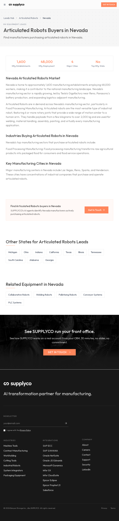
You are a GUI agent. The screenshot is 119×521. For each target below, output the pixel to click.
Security (86, 464)
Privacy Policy (25, 430)
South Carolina (15, 260)
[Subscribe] (65, 423)
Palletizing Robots (68, 294)
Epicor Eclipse (50, 480)
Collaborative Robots (18, 294)
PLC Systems (14, 302)
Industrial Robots (11, 465)
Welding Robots (44, 294)
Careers (86, 449)
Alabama (34, 260)
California (54, 252)
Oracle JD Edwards (52, 460)
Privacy (104, 508)
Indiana (39, 252)
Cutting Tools (9, 460)
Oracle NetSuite (51, 455)
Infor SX (47, 470)
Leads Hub (8, 18)
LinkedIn (86, 469)
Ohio (26, 252)
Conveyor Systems (92, 294)
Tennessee (96, 252)
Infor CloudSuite (51, 475)
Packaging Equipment (14, 475)
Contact (86, 454)
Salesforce (48, 490)
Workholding (9, 455)
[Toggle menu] (4, 5)
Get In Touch (109, 4)
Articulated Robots (28, 18)
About (85, 444)
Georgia (49, 260)
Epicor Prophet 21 (51, 485)
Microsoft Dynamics (53, 465)
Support (86, 459)
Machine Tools (10, 445)
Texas (69, 252)
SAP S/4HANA (50, 450)
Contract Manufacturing (15, 450)
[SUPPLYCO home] (16, 4)
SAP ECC (47, 445)
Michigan (12, 252)
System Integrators (13, 470)
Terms (113, 508)
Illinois (81, 252)
